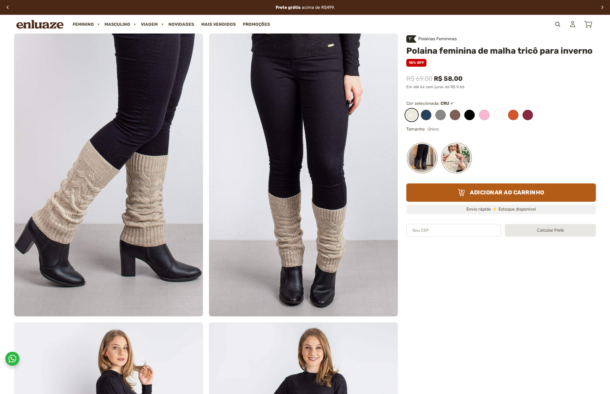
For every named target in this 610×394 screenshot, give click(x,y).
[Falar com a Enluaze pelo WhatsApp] (12, 359)
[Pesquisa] (558, 24)
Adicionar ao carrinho (507, 192)
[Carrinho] (588, 24)
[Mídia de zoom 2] (303, 175)
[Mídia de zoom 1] (108, 175)
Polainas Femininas (437, 38)
